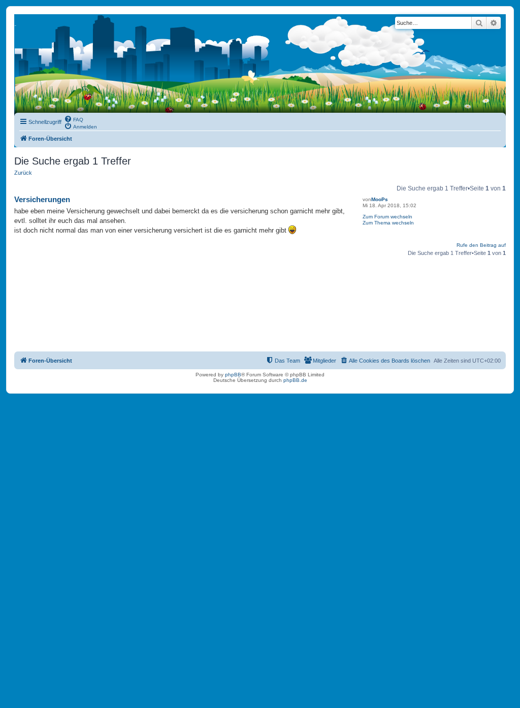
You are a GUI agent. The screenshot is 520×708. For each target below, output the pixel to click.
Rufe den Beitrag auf (481, 245)
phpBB (233, 374)
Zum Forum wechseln (387, 216)
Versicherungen (42, 199)
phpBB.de (295, 380)
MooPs (379, 199)
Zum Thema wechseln (388, 223)
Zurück (23, 173)
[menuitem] (73, 118)
